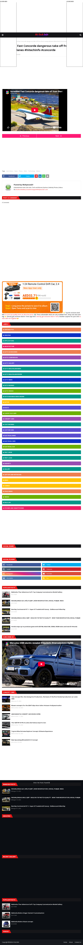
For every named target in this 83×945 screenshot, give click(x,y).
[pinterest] (61, 569)
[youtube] (61, 573)
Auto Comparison (11, 357)
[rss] (61, 578)
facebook (19, 189)
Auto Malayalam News (12, 369)
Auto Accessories (10, 352)
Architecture (9, 346)
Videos (38, 171)
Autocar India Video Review (14, 396)
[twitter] (61, 564)
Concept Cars (9, 419)
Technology (31, 171)
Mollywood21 (27, 185)
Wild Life (7, 502)
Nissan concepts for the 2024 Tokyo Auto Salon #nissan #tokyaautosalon (36, 705)
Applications (9, 341)
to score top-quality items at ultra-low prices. (19, 315)
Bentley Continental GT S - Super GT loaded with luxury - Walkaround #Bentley (38, 609)
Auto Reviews (9, 385)
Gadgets (7, 463)
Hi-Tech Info (15, 942)
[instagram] (21, 573)
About (71, 942)
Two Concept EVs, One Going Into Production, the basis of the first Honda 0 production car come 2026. (44, 698)
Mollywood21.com (42, 189)
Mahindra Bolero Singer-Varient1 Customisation (27, 913)
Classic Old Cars (10, 413)
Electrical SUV (9, 447)
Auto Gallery (9, 363)
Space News (8, 491)
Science (7, 486)
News (16, 171)
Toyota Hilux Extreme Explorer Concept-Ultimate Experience (32, 731)
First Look (8, 458)
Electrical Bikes (10, 435)
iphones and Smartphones (14, 508)
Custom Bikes (9, 424)
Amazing (7, 335)
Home (65, 942)
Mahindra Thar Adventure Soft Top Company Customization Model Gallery (36, 592)
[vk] (21, 578)
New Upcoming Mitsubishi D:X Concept (24, 740)
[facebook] (21, 564)
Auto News (8, 380)
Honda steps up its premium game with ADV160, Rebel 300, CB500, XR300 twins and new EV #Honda (44, 626)
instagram (34, 189)
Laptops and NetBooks (12, 474)
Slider (25, 171)
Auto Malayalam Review (13, 374)
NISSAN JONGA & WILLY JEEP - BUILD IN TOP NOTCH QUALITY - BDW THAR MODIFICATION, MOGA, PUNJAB (45, 618)
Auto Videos (9, 171)
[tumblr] (21, 569)
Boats (6, 408)
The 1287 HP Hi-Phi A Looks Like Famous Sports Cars (28, 723)
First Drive (8, 452)
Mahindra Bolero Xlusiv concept (22, 921)
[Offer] (32, 313)
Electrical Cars (9, 441)
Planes (21, 171)
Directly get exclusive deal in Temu (47, 316)
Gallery (7, 469)
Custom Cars (9, 430)
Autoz (6, 402)
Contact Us (78, 942)
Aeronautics (9, 330)
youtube (28, 189)
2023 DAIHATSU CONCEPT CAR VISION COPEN (25, 714)
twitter (24, 189)
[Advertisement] (41, 16)
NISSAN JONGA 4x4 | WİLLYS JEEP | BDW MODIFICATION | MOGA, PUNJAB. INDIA (37, 601)
